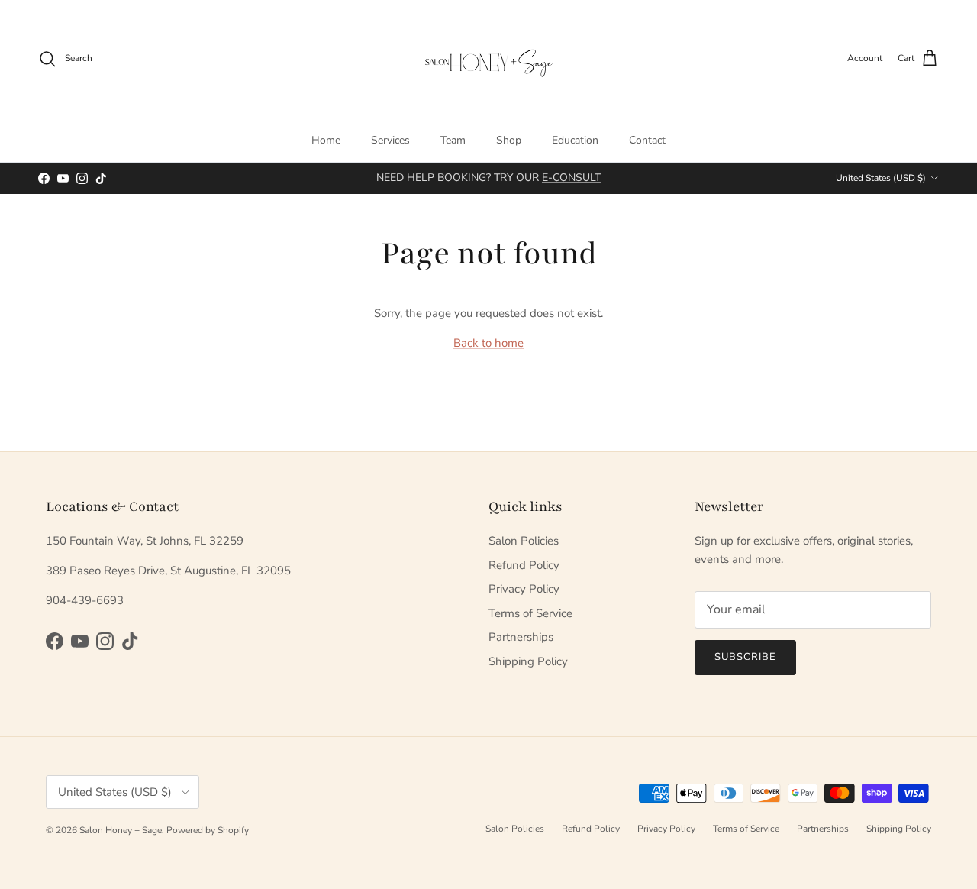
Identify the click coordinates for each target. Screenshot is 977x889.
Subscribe (745, 657)
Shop (508, 140)
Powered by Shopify (207, 830)
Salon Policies (523, 540)
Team (453, 140)
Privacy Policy (523, 588)
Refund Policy (523, 565)
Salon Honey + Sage (120, 830)
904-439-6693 (85, 600)
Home (325, 140)
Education (575, 140)
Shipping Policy (528, 661)
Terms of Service (530, 613)
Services (390, 140)
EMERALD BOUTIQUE (545, 183)
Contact (647, 140)
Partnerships (520, 637)
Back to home (488, 343)
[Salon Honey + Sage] (488, 58)
